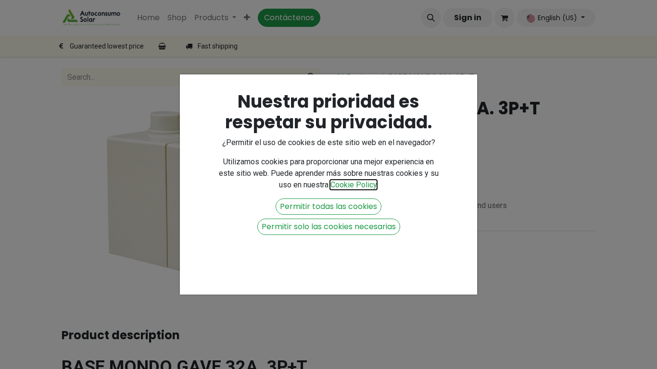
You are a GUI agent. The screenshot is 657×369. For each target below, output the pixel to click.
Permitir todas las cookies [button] (328, 206)
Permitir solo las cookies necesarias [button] (329, 226)
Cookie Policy (353, 184)
